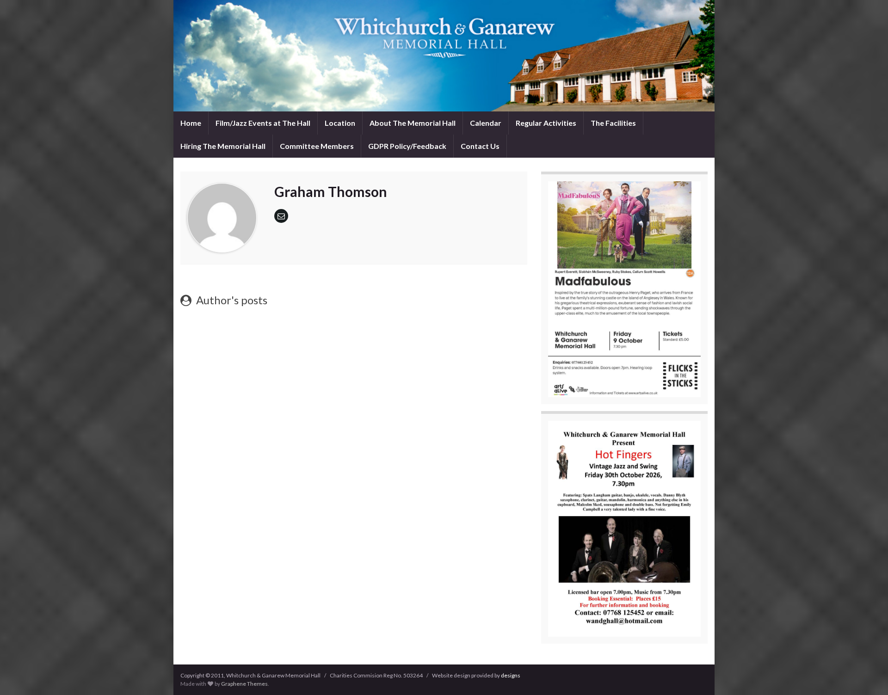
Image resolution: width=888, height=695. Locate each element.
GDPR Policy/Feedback (407, 145)
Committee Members (317, 145)
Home (190, 122)
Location (340, 122)
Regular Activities (546, 122)
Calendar (485, 122)
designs (510, 675)
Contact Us (480, 145)
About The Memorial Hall (413, 122)
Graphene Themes (244, 683)
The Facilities (613, 122)
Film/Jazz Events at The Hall (263, 122)
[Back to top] (867, 674)
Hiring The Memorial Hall (222, 145)
